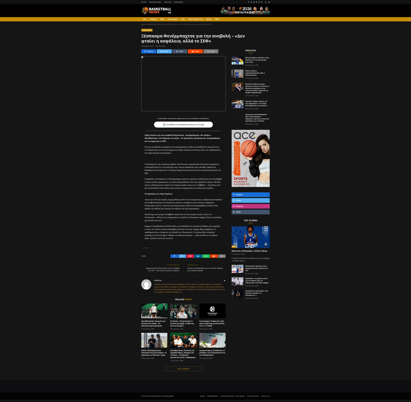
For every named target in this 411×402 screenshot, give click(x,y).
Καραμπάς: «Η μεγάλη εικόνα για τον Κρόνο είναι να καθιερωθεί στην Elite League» (257, 280)
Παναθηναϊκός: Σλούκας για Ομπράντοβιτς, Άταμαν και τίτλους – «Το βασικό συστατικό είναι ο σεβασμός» (183, 354)
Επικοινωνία (178, 2)
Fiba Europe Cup (195, 19)
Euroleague (173, 19)
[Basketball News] (156, 11)
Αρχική (143, 2)
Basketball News (155, 2)
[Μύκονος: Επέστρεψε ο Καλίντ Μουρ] (251, 237)
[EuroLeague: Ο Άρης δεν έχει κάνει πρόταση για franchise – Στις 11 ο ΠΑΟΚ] (212, 311)
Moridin (156, 396)
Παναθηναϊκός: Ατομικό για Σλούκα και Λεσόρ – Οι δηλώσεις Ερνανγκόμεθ (153, 323)
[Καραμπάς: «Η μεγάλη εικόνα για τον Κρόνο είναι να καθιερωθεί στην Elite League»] (237, 281)
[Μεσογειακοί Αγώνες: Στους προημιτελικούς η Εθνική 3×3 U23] (237, 269)
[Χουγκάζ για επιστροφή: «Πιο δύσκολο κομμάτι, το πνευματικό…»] (237, 294)
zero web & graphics (167, 396)
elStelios (158, 280)
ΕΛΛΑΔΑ (153, 19)
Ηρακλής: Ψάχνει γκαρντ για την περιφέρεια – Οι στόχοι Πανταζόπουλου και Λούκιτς (256, 103)
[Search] (269, 2)
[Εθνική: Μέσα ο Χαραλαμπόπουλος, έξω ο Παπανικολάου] (237, 74)
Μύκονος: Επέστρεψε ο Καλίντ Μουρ (249, 251)
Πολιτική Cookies (253, 396)
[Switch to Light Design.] (266, 2)
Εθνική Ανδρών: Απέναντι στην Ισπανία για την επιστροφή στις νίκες (257, 60)
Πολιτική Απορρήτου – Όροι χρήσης (232, 396)
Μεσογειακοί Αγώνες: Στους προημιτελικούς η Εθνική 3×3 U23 (256, 268)
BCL (183, 19)
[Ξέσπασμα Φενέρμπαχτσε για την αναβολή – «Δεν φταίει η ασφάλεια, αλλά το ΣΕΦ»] (183, 83)
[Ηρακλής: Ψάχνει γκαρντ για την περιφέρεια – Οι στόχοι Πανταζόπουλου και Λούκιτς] (237, 104)
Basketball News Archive (154, 24)
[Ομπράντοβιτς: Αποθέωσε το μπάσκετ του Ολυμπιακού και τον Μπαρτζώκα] (212, 340)
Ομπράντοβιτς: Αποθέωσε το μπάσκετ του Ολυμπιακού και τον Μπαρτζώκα (212, 352)
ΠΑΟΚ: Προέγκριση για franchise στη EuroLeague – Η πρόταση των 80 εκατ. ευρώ (154, 352)
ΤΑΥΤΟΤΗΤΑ (167, 2)
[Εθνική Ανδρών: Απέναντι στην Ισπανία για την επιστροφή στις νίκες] (237, 60)
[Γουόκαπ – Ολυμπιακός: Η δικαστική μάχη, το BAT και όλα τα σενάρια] (183, 311)
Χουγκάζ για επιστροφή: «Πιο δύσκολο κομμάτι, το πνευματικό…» (256, 293)
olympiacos (146, 248)
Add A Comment (183, 369)
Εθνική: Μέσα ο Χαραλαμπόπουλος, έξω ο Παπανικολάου (255, 73)
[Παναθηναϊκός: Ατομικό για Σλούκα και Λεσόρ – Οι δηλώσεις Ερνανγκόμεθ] (154, 311)
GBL (145, 19)
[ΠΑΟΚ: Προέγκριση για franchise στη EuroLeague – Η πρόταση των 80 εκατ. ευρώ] (154, 340)
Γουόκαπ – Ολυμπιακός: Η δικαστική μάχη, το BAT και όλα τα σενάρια (182, 323)
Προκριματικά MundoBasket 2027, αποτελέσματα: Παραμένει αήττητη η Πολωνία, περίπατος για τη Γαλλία (257, 117)
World (208, 19)
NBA (162, 19)
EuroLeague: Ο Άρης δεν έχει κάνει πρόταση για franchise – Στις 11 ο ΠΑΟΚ (212, 323)
